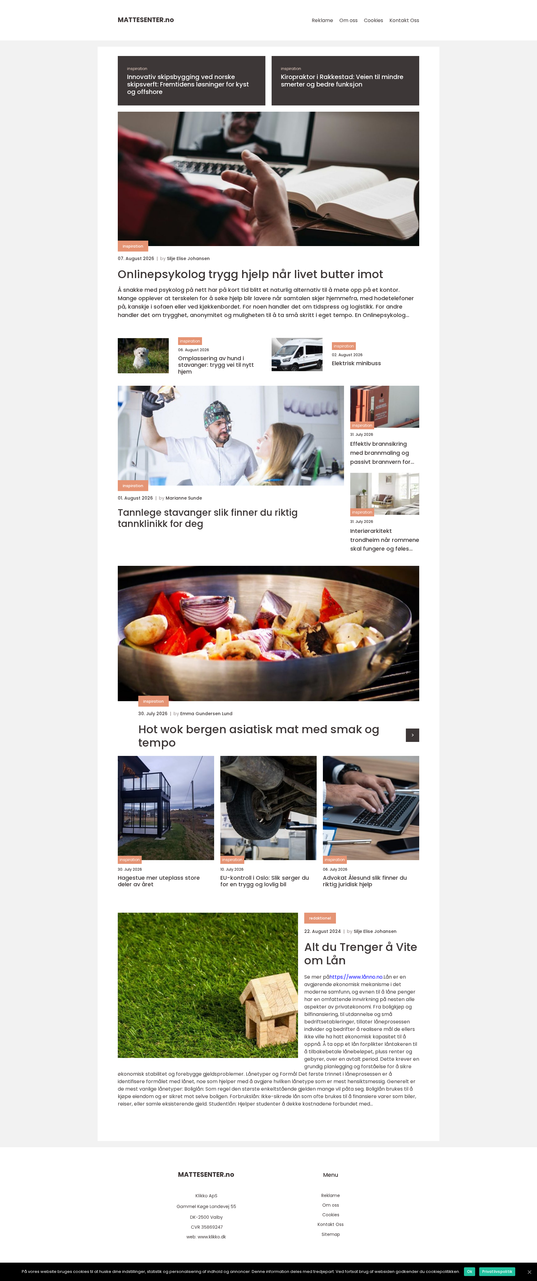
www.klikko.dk (212, 1237)
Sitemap (331, 1234)
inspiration (137, 68)
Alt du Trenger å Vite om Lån (360, 953)
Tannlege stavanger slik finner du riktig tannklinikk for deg (208, 518)
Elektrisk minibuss (356, 363)
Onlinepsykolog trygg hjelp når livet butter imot (250, 274)
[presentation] (412, 735)
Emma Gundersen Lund (206, 713)
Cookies (373, 20)
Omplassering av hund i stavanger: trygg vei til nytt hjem (216, 365)
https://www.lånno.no (356, 977)
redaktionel (320, 918)
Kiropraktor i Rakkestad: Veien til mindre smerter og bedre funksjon (342, 80)
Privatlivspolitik (497, 1271)
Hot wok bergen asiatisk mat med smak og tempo (258, 736)
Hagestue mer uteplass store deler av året (159, 881)
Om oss (348, 20)
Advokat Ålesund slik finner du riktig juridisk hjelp (365, 881)
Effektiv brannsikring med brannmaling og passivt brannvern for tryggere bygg (380, 453)
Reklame (322, 20)
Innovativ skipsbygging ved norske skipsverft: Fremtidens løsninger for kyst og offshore (188, 84)
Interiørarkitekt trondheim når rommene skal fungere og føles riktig (384, 540)
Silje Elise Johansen (188, 258)
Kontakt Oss (404, 20)
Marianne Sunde (184, 498)
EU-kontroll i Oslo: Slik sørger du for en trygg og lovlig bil (264, 881)
